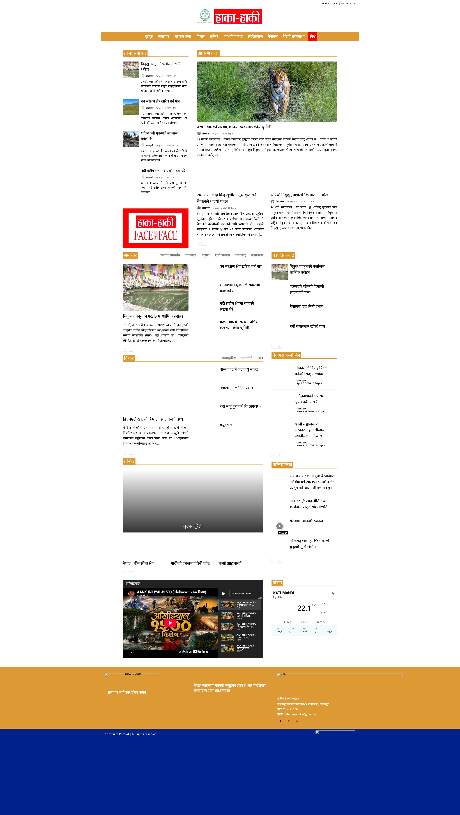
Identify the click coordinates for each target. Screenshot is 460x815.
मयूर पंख (226, 425)
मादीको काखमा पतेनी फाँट (190, 563)
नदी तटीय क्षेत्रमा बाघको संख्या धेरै (163, 171)
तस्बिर (129, 461)
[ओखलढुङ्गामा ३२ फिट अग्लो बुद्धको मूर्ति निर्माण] (280, 546)
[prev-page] (125, 202)
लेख (260, 358)
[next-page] (131, 202)
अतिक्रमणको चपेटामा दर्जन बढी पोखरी (310, 399)
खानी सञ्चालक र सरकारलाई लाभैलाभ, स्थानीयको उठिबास (310, 430)
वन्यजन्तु (240, 255)
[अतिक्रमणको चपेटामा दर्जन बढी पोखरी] (281, 401)
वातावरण (257, 255)
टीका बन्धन (206, 133)
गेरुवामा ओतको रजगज (306, 521)
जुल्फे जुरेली (193, 526)
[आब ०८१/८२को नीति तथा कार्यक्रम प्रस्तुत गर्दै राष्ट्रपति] (280, 506)
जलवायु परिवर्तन (170, 255)
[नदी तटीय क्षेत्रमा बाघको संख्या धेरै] (131, 176)
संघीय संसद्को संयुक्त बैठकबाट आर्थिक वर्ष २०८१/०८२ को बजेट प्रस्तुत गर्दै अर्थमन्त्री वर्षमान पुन (312, 482)
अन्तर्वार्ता (246, 358)
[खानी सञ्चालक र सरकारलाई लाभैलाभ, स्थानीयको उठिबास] (281, 429)
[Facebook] (280, 721)
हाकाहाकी (149, 76)
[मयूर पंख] (207, 429)
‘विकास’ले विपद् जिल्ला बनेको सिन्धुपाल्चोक (311, 371)
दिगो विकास (222, 255)
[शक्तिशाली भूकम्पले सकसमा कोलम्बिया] (131, 139)
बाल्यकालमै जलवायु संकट (239, 369)
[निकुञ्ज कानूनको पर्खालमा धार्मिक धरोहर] (131, 70)
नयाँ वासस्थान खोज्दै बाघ (307, 326)
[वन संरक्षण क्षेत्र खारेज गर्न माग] (131, 107)
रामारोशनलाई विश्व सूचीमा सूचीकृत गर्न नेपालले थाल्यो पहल (226, 198)
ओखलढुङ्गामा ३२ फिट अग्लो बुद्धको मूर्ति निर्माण (309, 544)
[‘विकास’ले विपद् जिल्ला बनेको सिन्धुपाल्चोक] (281, 373)
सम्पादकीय (229, 358)
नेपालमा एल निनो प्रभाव (237, 388)
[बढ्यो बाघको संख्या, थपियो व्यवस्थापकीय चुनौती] (267, 92)
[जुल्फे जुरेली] (193, 501)
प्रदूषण (206, 255)
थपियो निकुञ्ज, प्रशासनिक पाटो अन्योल (299, 195)
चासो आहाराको (230, 563)
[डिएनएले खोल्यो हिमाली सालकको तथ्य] (155, 390)
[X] (297, 721)
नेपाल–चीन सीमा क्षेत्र (138, 563)
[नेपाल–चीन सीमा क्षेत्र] (145, 547)
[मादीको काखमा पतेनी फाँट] (193, 547)
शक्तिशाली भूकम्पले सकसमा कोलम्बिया (159, 136)
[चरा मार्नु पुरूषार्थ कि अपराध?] (207, 410)
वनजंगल (190, 255)
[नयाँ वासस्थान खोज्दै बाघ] (280, 332)
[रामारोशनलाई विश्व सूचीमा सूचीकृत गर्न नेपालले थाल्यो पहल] (230, 176)
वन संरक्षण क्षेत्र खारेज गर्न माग (160, 101)
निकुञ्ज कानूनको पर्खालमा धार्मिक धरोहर (162, 67)
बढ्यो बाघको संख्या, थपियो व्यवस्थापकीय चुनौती (234, 127)
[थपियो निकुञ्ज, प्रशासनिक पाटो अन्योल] (304, 176)
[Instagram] (289, 721)
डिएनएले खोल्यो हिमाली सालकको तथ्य (153, 419)
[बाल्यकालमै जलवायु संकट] (207, 373)
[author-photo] (143, 76)
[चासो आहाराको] (240, 547)
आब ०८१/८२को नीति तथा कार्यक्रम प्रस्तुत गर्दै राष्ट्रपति (309, 504)
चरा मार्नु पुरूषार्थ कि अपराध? (240, 406)
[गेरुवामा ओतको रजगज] (280, 526)
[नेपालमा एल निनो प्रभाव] (207, 392)
